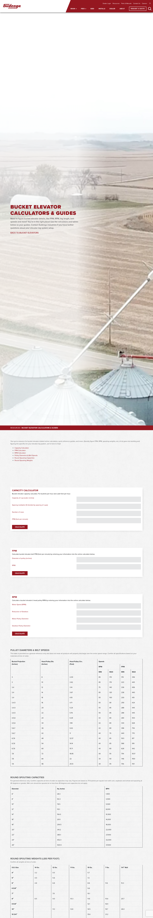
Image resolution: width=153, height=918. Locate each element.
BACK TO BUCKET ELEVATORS (24, 232)
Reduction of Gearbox (20, 611)
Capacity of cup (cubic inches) (23, 498)
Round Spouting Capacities (24, 458)
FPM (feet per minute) (20, 519)
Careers (144, 3)
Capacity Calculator (22, 448)
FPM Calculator (20, 450)
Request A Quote (138, 9)
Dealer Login (107, 3)
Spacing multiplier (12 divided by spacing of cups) (30, 505)
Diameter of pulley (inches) (22, 558)
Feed (83, 9)
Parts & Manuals (126, 3)
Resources (116, 3)
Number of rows (18, 512)
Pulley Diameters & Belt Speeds (26, 455)
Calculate (20, 527)
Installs (102, 9)
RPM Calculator (20, 453)
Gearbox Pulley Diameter (21, 626)
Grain (72, 9)
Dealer (112, 9)
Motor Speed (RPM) (19, 604)
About (122, 9)
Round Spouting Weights (24, 460)
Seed (92, 9)
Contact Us (136, 3)
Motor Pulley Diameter (20, 618)
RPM (13, 565)
